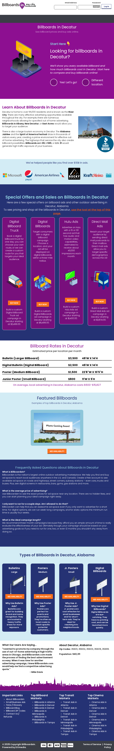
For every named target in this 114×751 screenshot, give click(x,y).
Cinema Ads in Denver (98, 709)
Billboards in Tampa (45, 722)
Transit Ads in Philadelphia (69, 727)
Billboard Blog (13, 707)
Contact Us (12, 713)
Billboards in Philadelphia (39, 718)
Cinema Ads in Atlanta (98, 704)
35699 (105, 649)
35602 (82, 649)
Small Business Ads (15, 702)
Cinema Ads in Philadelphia (98, 727)
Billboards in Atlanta (45, 702)
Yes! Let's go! (68, 82)
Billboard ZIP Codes (15, 710)
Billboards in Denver (45, 705)
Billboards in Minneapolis (39, 712)
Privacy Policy (108, 746)
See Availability (57, 451)
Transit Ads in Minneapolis (69, 721)
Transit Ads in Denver (69, 709)
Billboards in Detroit (44, 707)
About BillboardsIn (15, 699)
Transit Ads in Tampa (69, 733)
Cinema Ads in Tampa (98, 733)
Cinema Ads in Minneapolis (98, 721)
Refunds (8, 716)
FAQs (8, 705)
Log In (106, 6)
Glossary (17, 705)
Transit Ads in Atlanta (69, 704)
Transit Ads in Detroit (69, 715)
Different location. (97, 82)
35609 (97, 649)
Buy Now (14, 303)
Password (96, 3)
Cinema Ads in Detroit (98, 715)
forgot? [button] (96, 6)
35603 (89, 649)
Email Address (71, 3)
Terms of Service (92, 744)
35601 (74, 649)
